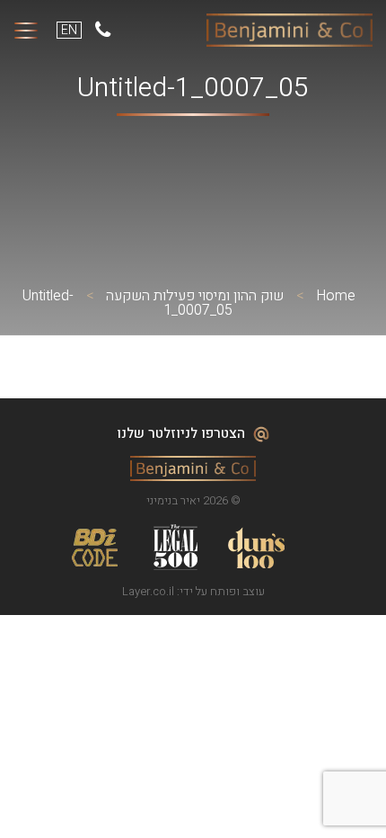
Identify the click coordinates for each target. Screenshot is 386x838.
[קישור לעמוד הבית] (289, 30)
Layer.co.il (148, 591)
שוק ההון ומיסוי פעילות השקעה (195, 296)
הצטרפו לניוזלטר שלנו (183, 433)
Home (335, 296)
